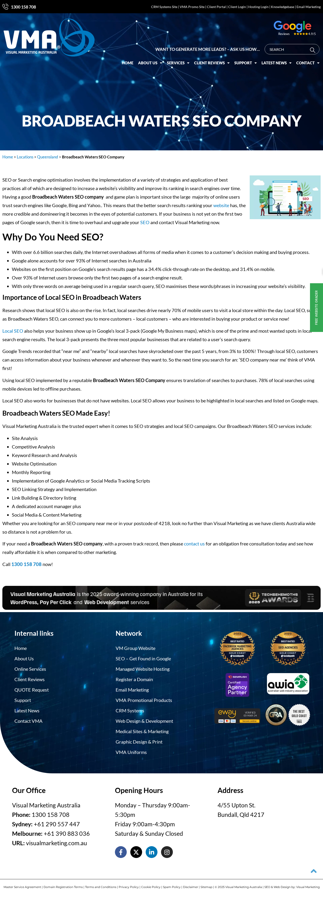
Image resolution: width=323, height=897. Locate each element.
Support (243, 63)
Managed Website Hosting (143, 669)
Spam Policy (172, 887)
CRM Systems (130, 710)
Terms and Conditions (100, 887)
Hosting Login (258, 7)
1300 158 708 (23, 6)
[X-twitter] (136, 852)
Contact (305, 63)
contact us (194, 543)
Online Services (30, 669)
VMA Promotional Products (144, 700)
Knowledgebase (282, 7)
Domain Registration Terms (63, 887)
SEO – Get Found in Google (143, 658)
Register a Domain (134, 679)
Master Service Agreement (22, 887)
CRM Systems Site (164, 7)
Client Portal (216, 7)
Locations (25, 156)
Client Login (237, 7)
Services (176, 63)
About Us (147, 63)
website (221, 205)
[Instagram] (167, 852)
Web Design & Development (144, 721)
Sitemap (206, 887)
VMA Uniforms (131, 752)
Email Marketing (309, 7)
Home (127, 63)
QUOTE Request (31, 689)
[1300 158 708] (5, 7)
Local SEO (12, 331)
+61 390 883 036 (67, 833)
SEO (144, 222)
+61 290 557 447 (57, 823)
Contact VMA (28, 721)
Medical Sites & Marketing (142, 731)
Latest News (274, 63)
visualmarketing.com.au (56, 842)
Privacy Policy (129, 887)
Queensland (47, 156)
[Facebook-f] (121, 852)
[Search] (313, 50)
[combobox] (292, 49)
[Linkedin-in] (151, 852)
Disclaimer (190, 887)
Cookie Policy (151, 887)
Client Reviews (209, 63)
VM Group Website (135, 648)
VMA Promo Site (192, 7)
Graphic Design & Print (139, 742)
